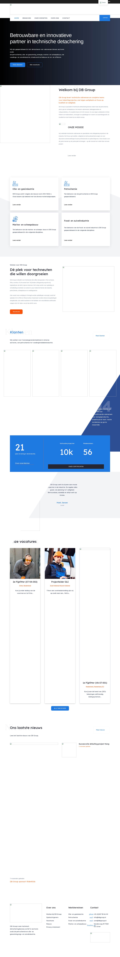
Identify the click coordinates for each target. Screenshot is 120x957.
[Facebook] (13, 950)
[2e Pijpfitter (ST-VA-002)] (25, 563)
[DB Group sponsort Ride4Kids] (34, 809)
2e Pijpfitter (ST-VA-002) (25, 581)
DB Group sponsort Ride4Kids (22, 881)
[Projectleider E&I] (60, 563)
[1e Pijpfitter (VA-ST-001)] (95, 614)
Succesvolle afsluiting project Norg (94, 744)
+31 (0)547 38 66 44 (101, 914)
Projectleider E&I (60, 581)
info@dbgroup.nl (100, 917)
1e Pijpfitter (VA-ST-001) (95, 682)
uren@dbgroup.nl (100, 921)
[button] (32, 18)
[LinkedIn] (20, 950)
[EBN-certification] (100, 937)
